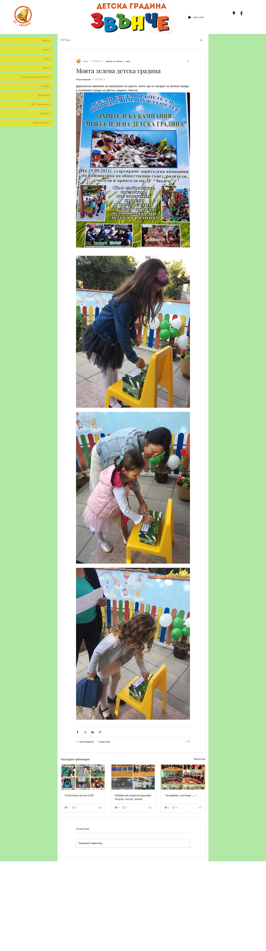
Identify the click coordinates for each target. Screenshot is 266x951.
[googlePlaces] (234, 13)
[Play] (189, 17)
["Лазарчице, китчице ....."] (183, 777)
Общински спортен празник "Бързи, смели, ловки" (133, 797)
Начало (45, 40)
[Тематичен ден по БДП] (83, 777)
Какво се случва (41, 123)
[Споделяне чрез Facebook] (77, 732)
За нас (46, 49)
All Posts (65, 40)
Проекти (44, 113)
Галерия (45, 86)
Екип (46, 59)
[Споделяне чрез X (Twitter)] (85, 732)
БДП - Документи (40, 104)
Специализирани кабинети (35, 77)
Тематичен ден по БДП (79, 795)
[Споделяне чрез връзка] (100, 732)
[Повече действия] (188, 61)
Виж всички (199, 758)
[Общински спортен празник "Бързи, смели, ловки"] (133, 777)
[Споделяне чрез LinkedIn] (92, 732)
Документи (43, 95)
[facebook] (241, 13)
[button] (201, 40)
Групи (46, 68)
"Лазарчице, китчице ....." (180, 795)
